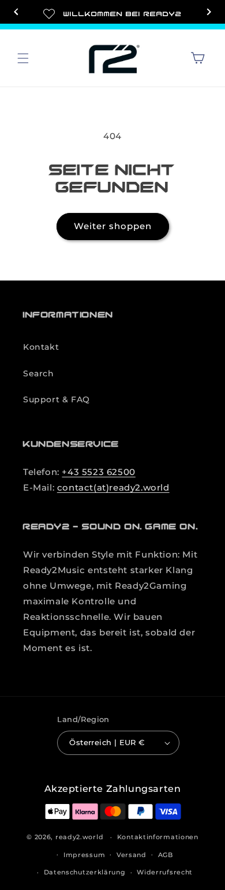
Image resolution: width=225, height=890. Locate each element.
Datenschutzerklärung (85, 872)
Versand (132, 855)
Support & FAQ (56, 399)
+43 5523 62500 (98, 471)
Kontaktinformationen (157, 837)
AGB (165, 855)
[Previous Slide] (16, 13)
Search (38, 373)
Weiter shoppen (113, 225)
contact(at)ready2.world (113, 487)
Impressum (84, 855)
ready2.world (79, 837)
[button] (23, 58)
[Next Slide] (208, 13)
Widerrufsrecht (165, 872)
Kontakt (41, 347)
